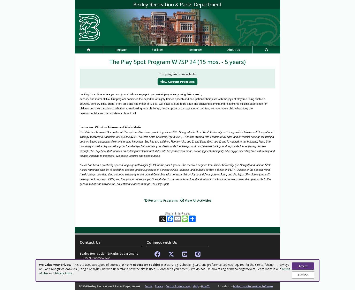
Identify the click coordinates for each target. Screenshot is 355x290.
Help (196, 286)
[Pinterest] (198, 254)
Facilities (157, 50)
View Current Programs (177, 82)
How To (205, 286)
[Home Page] (89, 49)
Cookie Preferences (178, 286)
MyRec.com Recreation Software (253, 286)
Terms (148, 286)
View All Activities (197, 200)
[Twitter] (171, 254)
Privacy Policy (63, 273)
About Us (233, 50)
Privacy (159, 286)
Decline (303, 275)
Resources (195, 50)
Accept (303, 266)
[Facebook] (157, 254)
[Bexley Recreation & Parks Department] (177, 27)
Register (121, 50)
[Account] (266, 49)
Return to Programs (163, 200)
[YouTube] (184, 254)
